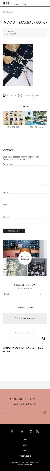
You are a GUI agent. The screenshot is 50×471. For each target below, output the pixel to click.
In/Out (10, 31)
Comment (11, 95)
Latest (25, 450)
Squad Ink (28, 464)
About (25, 440)
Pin (37, 95)
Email (5, 204)
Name (5, 192)
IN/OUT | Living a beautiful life (14, 3)
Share (26, 95)
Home (25, 445)
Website (6, 217)
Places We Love (25, 456)
